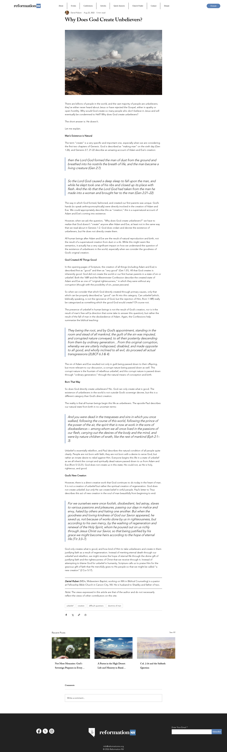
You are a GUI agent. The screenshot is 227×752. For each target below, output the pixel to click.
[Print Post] (85, 615)
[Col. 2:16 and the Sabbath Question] (156, 648)
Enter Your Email (179, 727)
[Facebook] (38, 731)
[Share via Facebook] (66, 615)
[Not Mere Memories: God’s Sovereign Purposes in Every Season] (71, 648)
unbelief (70, 606)
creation (81, 606)
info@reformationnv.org (113, 746)
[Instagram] (51, 731)
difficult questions (96, 606)
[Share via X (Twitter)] (72, 615)
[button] (88, 6)
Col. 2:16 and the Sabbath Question (153, 666)
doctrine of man (114, 606)
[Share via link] (79, 615)
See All (172, 632)
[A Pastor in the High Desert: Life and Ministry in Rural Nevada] (113, 648)
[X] (45, 731)
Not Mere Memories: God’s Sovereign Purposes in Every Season (68, 666)
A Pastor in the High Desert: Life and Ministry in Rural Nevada (112, 666)
